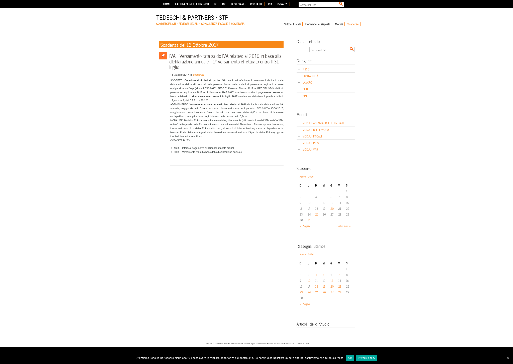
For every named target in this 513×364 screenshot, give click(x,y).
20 (332, 208)
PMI (305, 95)
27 (331, 292)
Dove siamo (238, 4)
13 (331, 280)
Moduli (339, 24)
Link (269, 4)
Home (166, 4)
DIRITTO (307, 89)
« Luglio (305, 226)
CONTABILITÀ (310, 76)
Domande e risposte (317, 24)
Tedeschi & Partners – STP (192, 16)
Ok (350, 357)
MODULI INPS (311, 143)
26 (324, 292)
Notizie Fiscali (292, 24)
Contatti (256, 4)
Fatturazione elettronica (192, 4)
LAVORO (307, 82)
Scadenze (353, 24)
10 (309, 280)
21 (339, 286)
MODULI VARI (310, 149)
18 (316, 286)
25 (316, 214)
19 (324, 286)
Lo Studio (220, 4)
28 (339, 292)
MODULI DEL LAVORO (316, 129)
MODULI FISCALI (312, 136)
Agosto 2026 (307, 176)
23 (301, 292)
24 (309, 292)
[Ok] (508, 358)
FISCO (306, 69)
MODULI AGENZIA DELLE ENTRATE (323, 123)
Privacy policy (367, 357)
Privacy (282, 4)
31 (309, 220)
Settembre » (343, 226)
